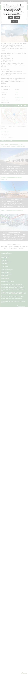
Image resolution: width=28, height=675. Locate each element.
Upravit (10, 17)
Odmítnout (17, 17)
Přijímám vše (14, 21)
